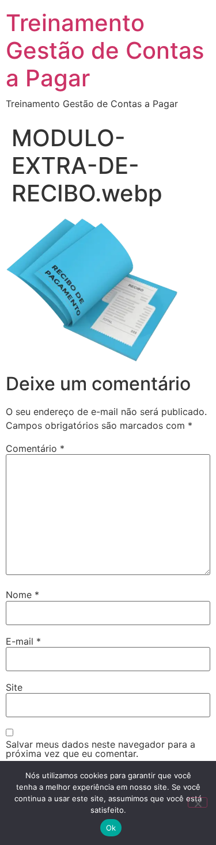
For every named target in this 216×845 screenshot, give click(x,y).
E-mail (23, 641)
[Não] (197, 802)
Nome (22, 594)
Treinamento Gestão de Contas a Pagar (105, 50)
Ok (111, 827)
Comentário (35, 448)
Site (14, 687)
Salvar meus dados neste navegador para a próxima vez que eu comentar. (100, 749)
